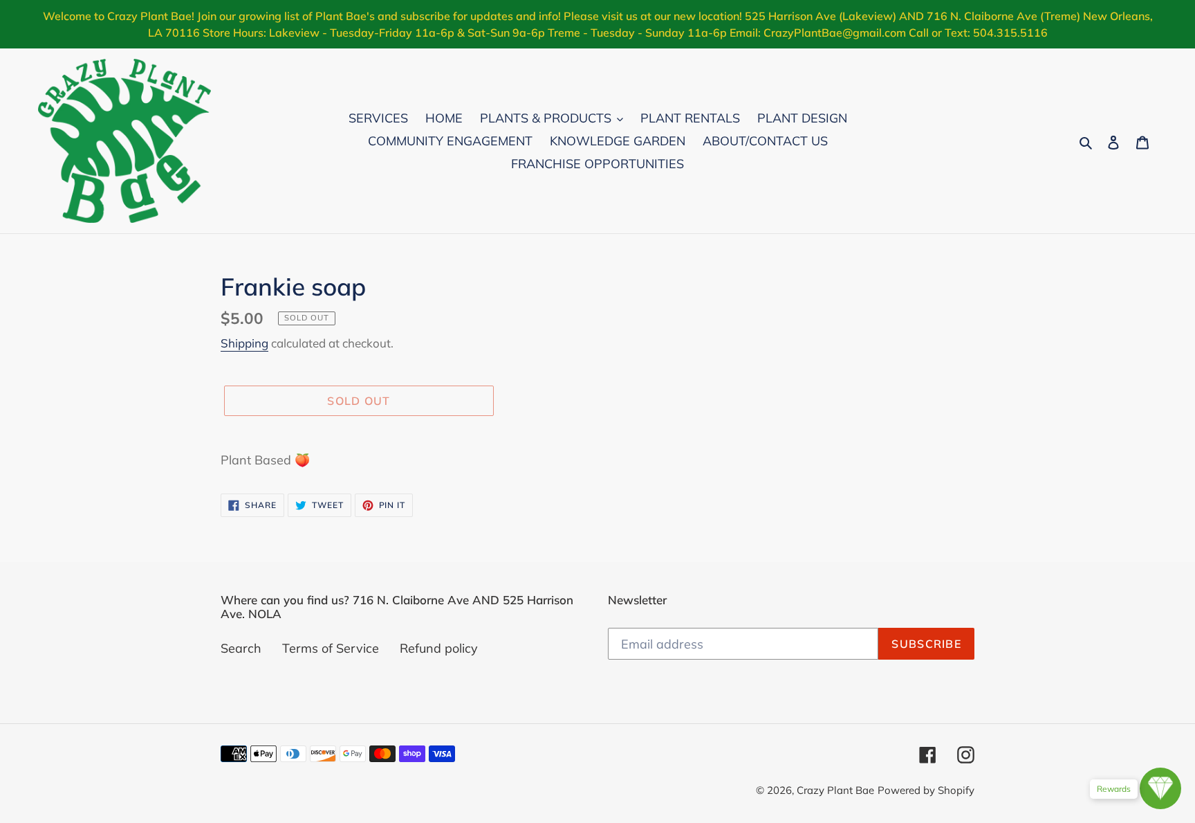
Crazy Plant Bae (835, 790)
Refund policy (439, 648)
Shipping (244, 343)
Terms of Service (330, 648)
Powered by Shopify (926, 790)
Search (241, 648)
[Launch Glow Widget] (1160, 788)
